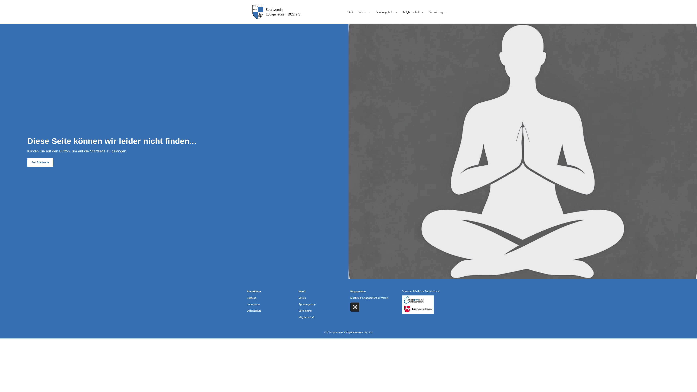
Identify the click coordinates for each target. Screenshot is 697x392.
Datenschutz (254, 310)
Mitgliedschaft (411, 12)
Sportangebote (384, 12)
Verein (362, 12)
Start (350, 12)
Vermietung (436, 12)
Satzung (251, 297)
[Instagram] (354, 307)
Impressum (253, 304)
